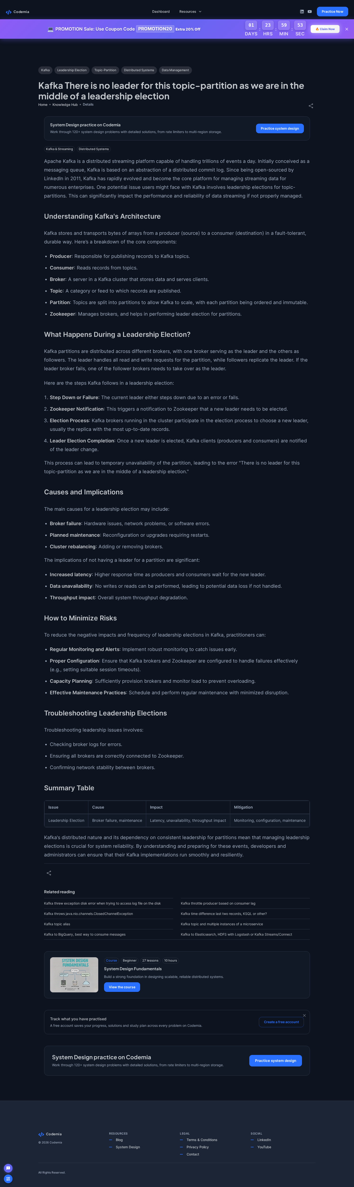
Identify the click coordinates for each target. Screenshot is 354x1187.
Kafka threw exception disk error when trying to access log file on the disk (102, 903)
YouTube (264, 1147)
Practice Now (332, 11)
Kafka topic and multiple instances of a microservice (222, 924)
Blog (119, 1140)
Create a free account (281, 1022)
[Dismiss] (304, 1015)
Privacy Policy (198, 1147)
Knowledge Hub (65, 104)
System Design (128, 1147)
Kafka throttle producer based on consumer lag (218, 903)
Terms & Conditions (202, 1140)
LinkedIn (264, 1140)
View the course (122, 987)
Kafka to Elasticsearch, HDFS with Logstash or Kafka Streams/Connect (236, 934)
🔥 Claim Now (325, 29)
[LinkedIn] (302, 11)
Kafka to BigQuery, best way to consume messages (84, 934)
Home (42, 104)
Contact (193, 1154)
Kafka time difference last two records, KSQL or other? (224, 914)
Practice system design (280, 128)
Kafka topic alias (57, 924)
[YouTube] (309, 11)
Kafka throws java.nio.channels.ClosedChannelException (88, 914)
